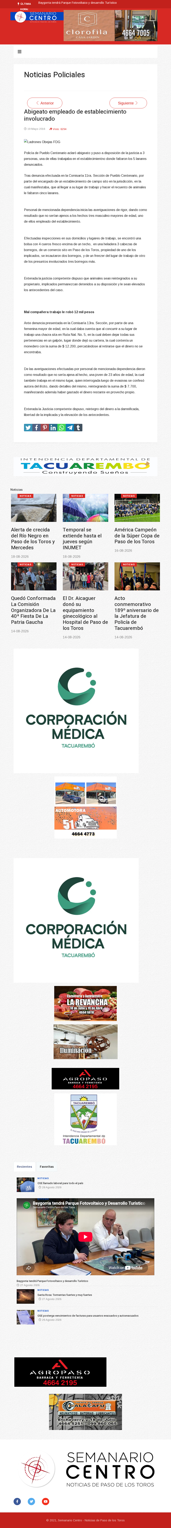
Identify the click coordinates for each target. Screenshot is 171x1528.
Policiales (78, 564)
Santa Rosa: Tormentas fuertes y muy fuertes (68, 4)
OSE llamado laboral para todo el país (33, 536)
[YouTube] (46, 1501)
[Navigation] (19, 51)
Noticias (25, 496)
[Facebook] (18, 1501)
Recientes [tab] (24, 1166)
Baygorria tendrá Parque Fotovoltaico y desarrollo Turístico (85, 538)
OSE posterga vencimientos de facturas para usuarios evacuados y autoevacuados (33, 610)
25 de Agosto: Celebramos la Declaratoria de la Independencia (134, 607)
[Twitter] (32, 1501)
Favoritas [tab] (47, 1166)
